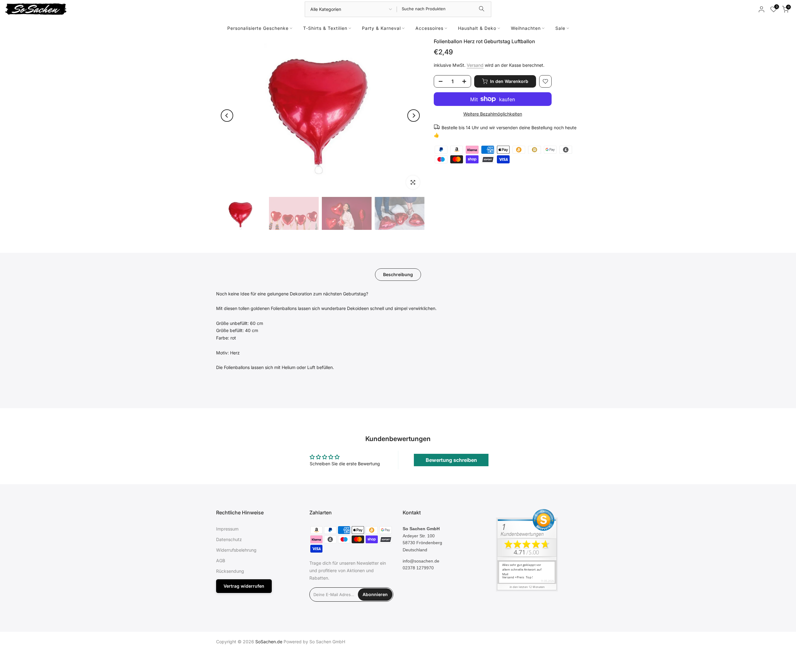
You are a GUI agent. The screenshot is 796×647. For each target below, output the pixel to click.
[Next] (413, 115)
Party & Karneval (381, 28)
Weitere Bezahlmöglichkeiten (492, 113)
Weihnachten (526, 28)
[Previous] (227, 115)
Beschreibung (398, 274)
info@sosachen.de (421, 560)
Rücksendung (230, 571)
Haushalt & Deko (477, 28)
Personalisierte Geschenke (258, 28)
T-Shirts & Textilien (325, 28)
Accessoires (429, 28)
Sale (560, 28)
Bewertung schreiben (451, 460)
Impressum (227, 528)
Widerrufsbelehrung (236, 550)
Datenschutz (229, 539)
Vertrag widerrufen (244, 586)
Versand (475, 65)
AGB (220, 560)
